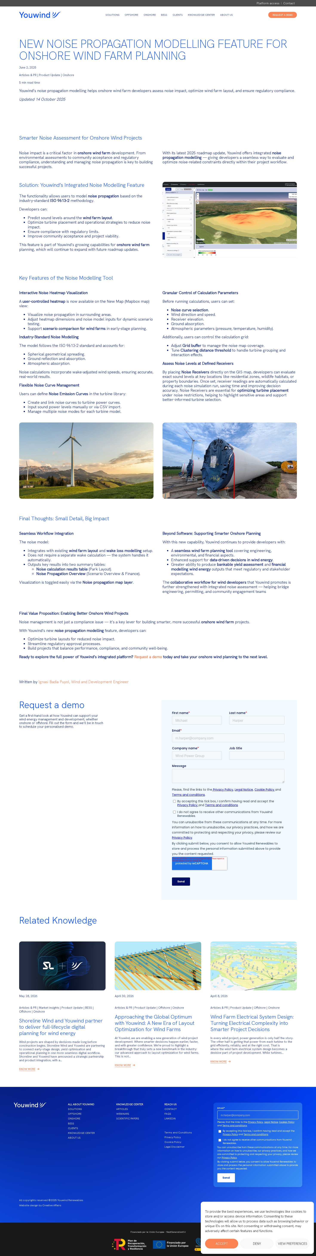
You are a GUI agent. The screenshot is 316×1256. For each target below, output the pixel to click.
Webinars (122, 1114)
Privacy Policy (172, 1137)
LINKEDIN (170, 1118)
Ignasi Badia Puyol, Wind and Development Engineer (83, 681)
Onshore (150, 15)
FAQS (167, 1114)
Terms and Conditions (178, 1132)
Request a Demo (283, 14)
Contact (289, 3)
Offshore (131, 15)
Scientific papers (127, 1118)
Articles (122, 1109)
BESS (164, 15)
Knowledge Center (201, 15)
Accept (222, 1244)
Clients (178, 15)
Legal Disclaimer (174, 1146)
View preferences (292, 1244)
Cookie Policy (172, 1142)
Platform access (268, 3)
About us (226, 15)
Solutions (113, 15)
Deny (257, 1244)
